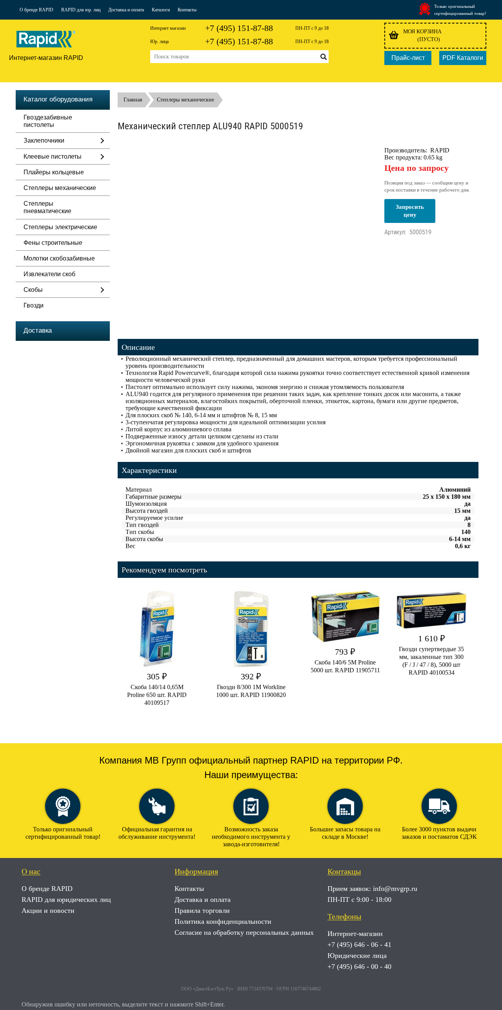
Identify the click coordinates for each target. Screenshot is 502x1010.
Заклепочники (44, 140)
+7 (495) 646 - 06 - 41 (359, 944)
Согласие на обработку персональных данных (244, 932)
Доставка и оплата (126, 10)
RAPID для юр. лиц (80, 10)
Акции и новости (48, 910)
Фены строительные (53, 242)
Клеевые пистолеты (53, 156)
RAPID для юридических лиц (66, 899)
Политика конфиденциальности (223, 921)
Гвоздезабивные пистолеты (48, 121)
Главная (133, 100)
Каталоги (161, 10)
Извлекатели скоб (49, 274)
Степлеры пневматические (47, 207)
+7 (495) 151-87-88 (239, 28)
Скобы (33, 289)
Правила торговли (202, 910)
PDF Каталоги (462, 57)
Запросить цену (410, 211)
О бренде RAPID (36, 10)
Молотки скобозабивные (59, 258)
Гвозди (34, 305)
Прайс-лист (408, 57)
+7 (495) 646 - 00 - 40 (359, 966)
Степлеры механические (60, 188)
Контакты (187, 10)
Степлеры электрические (60, 227)
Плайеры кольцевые (54, 172)
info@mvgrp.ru (395, 888)
